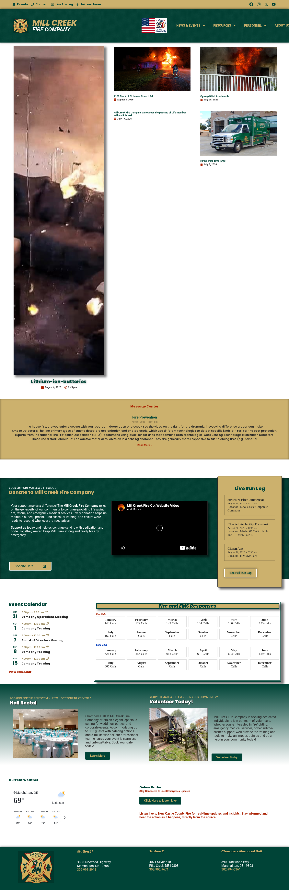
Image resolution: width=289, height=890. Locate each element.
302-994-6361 (231, 869)
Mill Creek (54, 22)
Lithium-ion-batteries (59, 381)
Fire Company (51, 29)
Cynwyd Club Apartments (214, 96)
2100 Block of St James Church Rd (133, 96)
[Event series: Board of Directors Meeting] (47, 635)
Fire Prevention (144, 417)
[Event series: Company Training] (47, 624)
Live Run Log (250, 488)
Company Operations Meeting (44, 617)
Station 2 (156, 851)
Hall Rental (23, 703)
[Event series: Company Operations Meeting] (46, 612)
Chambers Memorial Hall (241, 851)
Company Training (35, 628)
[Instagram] (258, 4)
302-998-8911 (86, 869)
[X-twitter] (266, 4)
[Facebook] (251, 4)
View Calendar (20, 672)
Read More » (144, 445)
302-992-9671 (158, 869)
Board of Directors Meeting (42, 640)
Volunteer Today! (171, 701)
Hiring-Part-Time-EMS (212, 160)
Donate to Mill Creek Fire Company (51, 492)
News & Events (188, 25)
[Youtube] (273, 4)
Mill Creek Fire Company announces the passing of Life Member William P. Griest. (150, 114)
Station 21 (85, 851)
